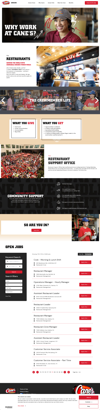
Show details (21, 405)
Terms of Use (24, 389)
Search (14, 272)
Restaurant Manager (43, 271)
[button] (42, 84)
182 (59, 372)
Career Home (31, 3)
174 (40, 372)
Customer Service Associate (47, 349)
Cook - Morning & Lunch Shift (47, 259)
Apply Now (36, 230)
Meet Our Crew (62, 3)
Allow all (89, 397)
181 (57, 372)
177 (48, 372)
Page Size (75, 372)
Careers (14, 3)
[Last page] (68, 372)
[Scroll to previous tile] (3, 100)
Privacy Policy (24, 391)
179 (52, 372)
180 (55, 372)
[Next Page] (65, 372)
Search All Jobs (91, 3)
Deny (88, 406)
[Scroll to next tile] (96, 100)
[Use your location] (19, 266)
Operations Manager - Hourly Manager (51, 282)
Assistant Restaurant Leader (47, 293)
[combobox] (13, 266)
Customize (87, 402)
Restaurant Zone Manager (45, 326)
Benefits (71, 3)
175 (43, 372)
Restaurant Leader (42, 304)
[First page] (33, 372)
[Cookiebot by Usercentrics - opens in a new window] (9, 407)
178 (50, 372)
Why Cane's (41, 3)
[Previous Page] (37, 372)
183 (62, 372)
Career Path (51, 3)
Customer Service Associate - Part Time (52, 360)
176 (45, 372)
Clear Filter (8, 296)
